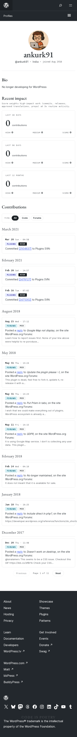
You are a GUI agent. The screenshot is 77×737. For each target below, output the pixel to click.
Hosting (9, 614)
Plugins (43, 614)
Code (25, 218)
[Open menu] (71, 5)
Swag (44, 651)
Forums (37, 218)
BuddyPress (13, 682)
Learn (7, 632)
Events (43, 638)
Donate (46, 645)
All (15, 218)
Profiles (8, 15)
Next (58, 573)
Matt (9, 669)
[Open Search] (61, 5)
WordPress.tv (14, 651)
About (7, 601)
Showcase (46, 601)
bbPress (11, 675)
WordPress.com (16, 663)
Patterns (44, 620)
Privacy (8, 620)
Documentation (14, 638)
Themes (44, 608)
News (7, 608)
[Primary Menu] (69, 16)
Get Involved (47, 632)
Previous (21, 573)
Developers (11, 645)
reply (20, 330)
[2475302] (25, 299)
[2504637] (25, 248)
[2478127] (25, 279)
